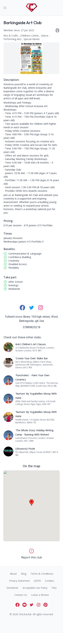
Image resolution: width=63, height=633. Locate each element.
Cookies (49, 580)
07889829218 (31, 327)
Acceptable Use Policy (35, 587)
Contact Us (20, 594)
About (13, 573)
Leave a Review (40, 594)
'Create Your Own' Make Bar (31, 358)
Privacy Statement (19, 580)
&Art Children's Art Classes (30, 344)
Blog (23, 573)
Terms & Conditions (41, 573)
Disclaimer (12, 587)
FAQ (54, 587)
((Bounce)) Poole (25, 448)
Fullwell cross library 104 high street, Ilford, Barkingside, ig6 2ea (31, 319)
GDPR (37, 580)
